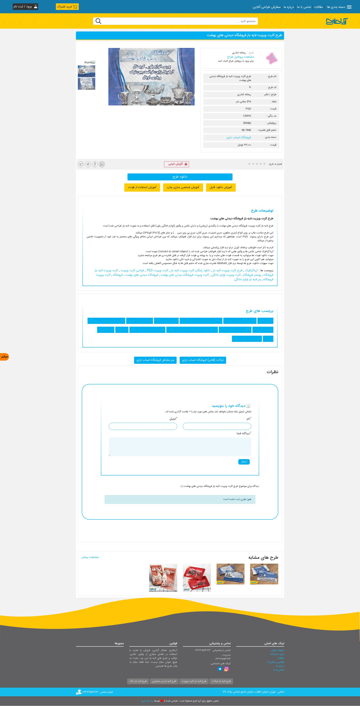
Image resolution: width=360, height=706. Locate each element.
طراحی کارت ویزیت (132, 270)
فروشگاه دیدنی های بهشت (141, 275)
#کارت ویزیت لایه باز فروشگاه (106, 320)
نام (249, 419)
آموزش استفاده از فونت (142, 187)
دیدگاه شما (244, 433)
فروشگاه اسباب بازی (238, 137)
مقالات (318, 7)
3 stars (257, 164)
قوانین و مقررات (275, 662)
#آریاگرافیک (265, 320)
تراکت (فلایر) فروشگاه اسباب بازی (203, 360)
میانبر (4, 356)
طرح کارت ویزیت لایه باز (227, 270)
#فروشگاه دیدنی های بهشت (147, 329)
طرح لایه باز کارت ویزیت (194, 681)
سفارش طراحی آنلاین (266, 7)
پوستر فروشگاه (251, 275)
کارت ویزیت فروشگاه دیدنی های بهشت (184, 275)
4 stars (260, 164)
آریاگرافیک (251, 270)
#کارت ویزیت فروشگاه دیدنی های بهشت (192, 329)
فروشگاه (117, 275)
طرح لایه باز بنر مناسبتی (164, 681)
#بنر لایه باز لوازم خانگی (246, 338)
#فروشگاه (122, 329)
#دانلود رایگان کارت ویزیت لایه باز (201, 320)
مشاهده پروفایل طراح (240, 57)
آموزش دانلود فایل (221, 187)
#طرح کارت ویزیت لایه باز (240, 320)
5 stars (264, 164)
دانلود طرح (180, 177)
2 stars (253, 164)
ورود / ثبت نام (23, 6)
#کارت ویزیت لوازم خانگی (235, 329)
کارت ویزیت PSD (157, 270)
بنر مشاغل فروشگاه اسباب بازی (155, 360)
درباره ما (289, 7)
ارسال (244, 461)
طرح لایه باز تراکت (221, 681)
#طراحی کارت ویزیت (139, 320)
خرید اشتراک (64, 6)
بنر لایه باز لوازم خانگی (247, 279)
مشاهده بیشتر (90, 557)
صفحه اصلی (277, 650)
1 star (249, 164)
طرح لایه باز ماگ (138, 681)
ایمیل (173, 419)
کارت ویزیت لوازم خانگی (225, 275)
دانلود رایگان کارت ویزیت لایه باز (190, 270)
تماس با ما (304, 7)
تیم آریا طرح (147, 701)
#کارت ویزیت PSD (166, 320)
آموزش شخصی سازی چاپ (183, 187)
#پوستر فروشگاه (263, 329)
